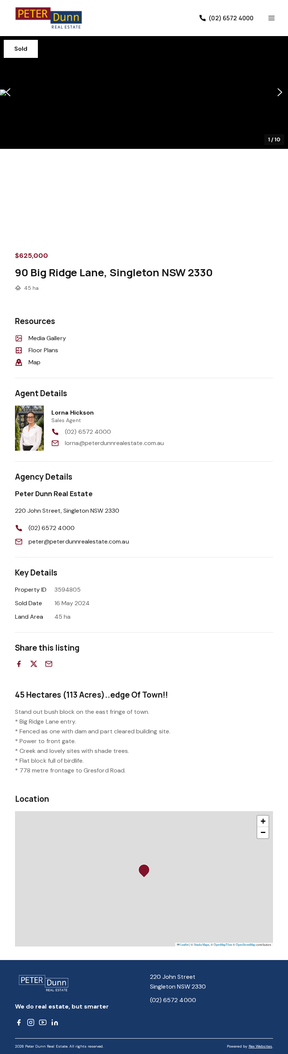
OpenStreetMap (245, 944)
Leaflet (184, 944)
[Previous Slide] (8, 92)
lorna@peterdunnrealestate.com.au (114, 443)
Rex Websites (260, 1046)
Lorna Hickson (72, 412)
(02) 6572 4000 (88, 432)
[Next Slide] (280, 92)
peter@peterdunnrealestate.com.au (78, 541)
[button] (144, 92)
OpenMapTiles (223, 944)
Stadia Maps (201, 944)
